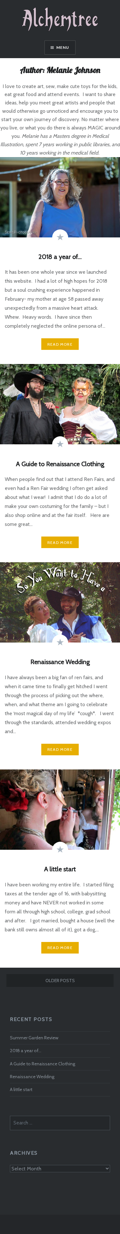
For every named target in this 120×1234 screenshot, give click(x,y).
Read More (60, 344)
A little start (21, 1089)
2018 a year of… (25, 1050)
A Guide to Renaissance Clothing (42, 1064)
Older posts (60, 980)
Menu (62, 47)
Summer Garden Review (34, 1038)
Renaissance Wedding (32, 1076)
